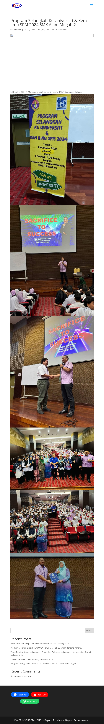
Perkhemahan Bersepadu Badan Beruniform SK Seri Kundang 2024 (39, 643)
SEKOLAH (50, 29)
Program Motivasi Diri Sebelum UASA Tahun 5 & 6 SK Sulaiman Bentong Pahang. (46, 648)
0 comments (61, 29)
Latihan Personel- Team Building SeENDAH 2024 (31, 659)
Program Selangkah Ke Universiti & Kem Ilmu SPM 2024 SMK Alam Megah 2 (43, 663)
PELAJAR (41, 29)
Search (89, 630)
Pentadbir (17, 29)
